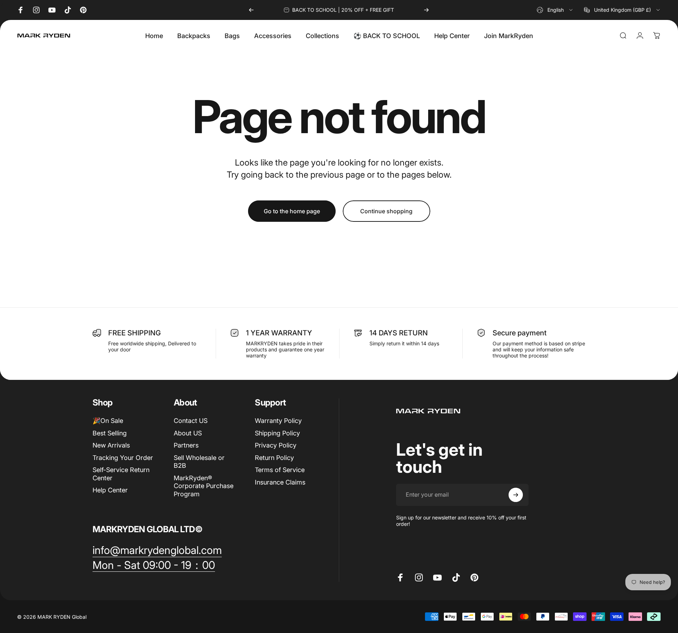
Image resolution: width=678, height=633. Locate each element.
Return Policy (274, 457)
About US (188, 433)
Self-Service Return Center (121, 474)
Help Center (110, 490)
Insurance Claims (280, 482)
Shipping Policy (277, 433)
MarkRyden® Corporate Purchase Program (203, 486)
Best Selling (110, 433)
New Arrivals (111, 445)
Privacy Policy (275, 445)
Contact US (190, 420)
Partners (186, 445)
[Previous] (251, 10)
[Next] (426, 10)
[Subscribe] (516, 495)
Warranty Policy (278, 420)
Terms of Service (280, 470)
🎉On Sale (108, 420)
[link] (157, 550)
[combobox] (555, 10)
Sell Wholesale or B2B (199, 462)
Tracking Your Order (123, 457)
